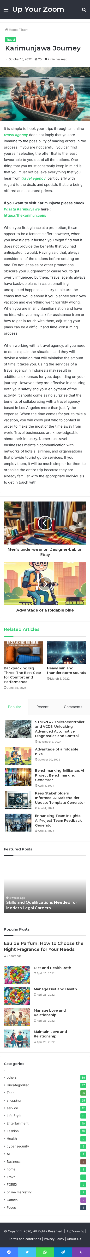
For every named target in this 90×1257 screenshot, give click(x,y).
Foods (11, 1207)
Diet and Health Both (52, 968)
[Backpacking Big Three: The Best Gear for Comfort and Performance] (23, 652)
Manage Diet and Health (55, 989)
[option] (45, 886)
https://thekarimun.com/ (25, 215)
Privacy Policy (54, 1239)
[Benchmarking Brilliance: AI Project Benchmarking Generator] (18, 777)
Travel (24, 30)
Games (12, 1200)
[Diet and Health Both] (17, 975)
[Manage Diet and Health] (17, 996)
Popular (14, 707)
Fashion (13, 1131)
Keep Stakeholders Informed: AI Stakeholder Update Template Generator (60, 798)
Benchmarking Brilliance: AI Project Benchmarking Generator (59, 775)
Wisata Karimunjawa (22, 209)
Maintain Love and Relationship (50, 1034)
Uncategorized (18, 1085)
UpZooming (75, 1231)
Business (13, 1161)
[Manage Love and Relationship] (17, 1017)
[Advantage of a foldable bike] (18, 756)
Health (12, 1139)
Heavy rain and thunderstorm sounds (66, 670)
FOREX (12, 1184)
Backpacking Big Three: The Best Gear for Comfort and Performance (22, 675)
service (12, 1108)
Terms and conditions (25, 1239)
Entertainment (18, 1123)
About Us (74, 1239)
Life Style (14, 1116)
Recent (42, 707)
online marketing (19, 1192)
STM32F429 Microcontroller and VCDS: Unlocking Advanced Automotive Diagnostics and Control (59, 729)
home (11, 1169)
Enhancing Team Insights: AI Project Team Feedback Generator (58, 820)
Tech (10, 1093)
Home (13, 30)
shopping (14, 1100)
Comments (73, 707)
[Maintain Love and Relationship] (17, 1039)
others (12, 1077)
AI (8, 1154)
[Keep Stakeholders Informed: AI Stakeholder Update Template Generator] (18, 800)
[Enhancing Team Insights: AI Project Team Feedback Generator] (18, 823)
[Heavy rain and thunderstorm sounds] (66, 652)
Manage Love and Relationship (50, 1012)
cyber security (18, 1146)
